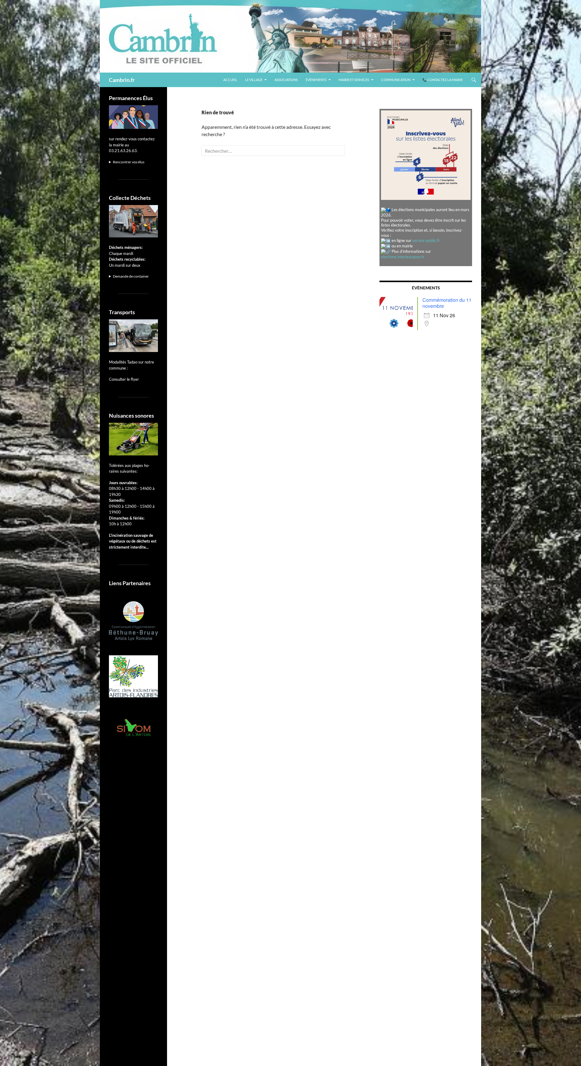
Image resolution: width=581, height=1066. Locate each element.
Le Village (253, 80)
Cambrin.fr (122, 80)
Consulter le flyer (124, 379)
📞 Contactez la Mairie (442, 80)
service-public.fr (426, 240)
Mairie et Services (354, 80)
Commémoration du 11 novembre (446, 302)
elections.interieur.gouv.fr (403, 256)
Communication (395, 80)
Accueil (230, 80)
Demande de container (131, 276)
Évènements (316, 80)
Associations (286, 80)
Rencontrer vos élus (128, 162)
